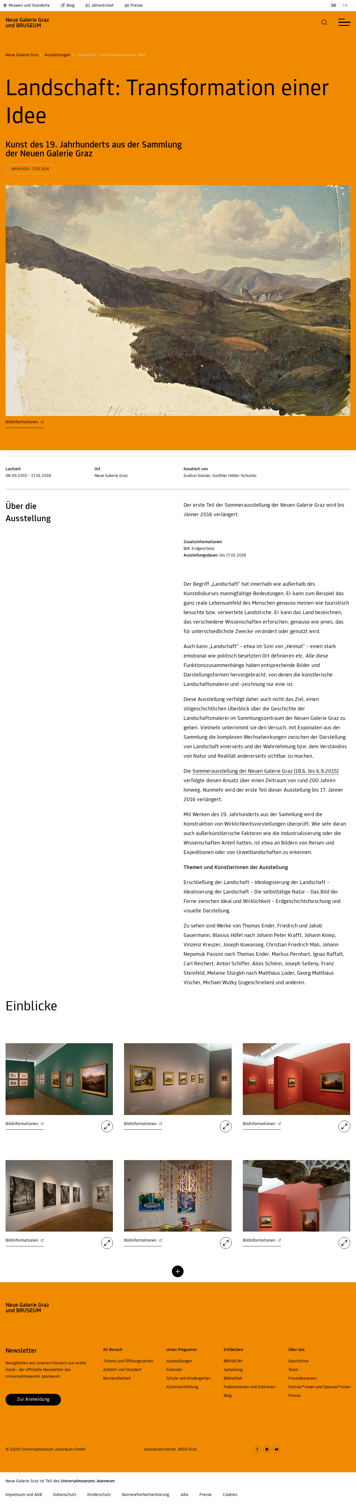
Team (293, 1370)
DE (334, 5)
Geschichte (298, 1361)
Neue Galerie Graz (22, 55)
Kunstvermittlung (182, 1387)
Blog (70, 5)
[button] (324, 22)
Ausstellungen (57, 55)
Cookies (230, 1495)
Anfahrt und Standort (122, 1370)
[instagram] (266, 1449)
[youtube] (276, 1449)
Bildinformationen (22, 422)
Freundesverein (302, 1378)
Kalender (174, 1370)
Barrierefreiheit (117, 1378)
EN (345, 5)
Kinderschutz (99, 1495)
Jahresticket (102, 5)
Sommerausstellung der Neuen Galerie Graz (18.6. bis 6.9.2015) (265, 771)
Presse (136, 5)
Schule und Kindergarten (188, 1378)
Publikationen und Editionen (249, 1387)
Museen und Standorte (29, 5)
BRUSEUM (233, 1361)
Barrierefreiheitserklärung (145, 1495)
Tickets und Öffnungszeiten (128, 1361)
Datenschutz (64, 1495)
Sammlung (233, 1370)
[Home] (27, 22)
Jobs (184, 1495)
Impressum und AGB (24, 1495)
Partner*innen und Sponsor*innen (319, 1387)
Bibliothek (233, 1378)
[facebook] (257, 1449)
